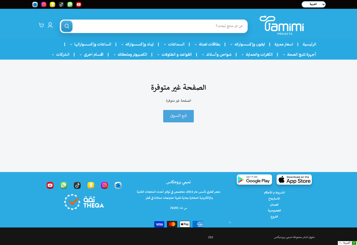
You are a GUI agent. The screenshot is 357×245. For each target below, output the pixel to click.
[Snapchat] (90, 185)
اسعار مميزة (283, 44)
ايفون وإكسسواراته (248, 44)
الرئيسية (309, 44)
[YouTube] (50, 185)
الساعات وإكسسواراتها (91, 44)
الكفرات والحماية (258, 54)
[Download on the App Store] (294, 179)
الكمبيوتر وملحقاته (131, 54)
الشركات (61, 54)
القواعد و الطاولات (175, 54)
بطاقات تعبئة (208, 44)
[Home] (281, 25)
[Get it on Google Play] (254, 179)
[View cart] (41, 25)
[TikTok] (77, 185)
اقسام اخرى (92, 54)
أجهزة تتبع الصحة (300, 54)
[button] (347, 243)
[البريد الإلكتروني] (118, 185)
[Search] (67, 26)
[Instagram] (104, 185)
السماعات (175, 44)
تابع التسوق (178, 116)
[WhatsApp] (63, 185)
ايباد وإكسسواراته (138, 44)
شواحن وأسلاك (217, 54)
